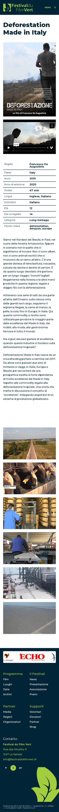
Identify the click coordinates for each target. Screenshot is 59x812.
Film (6, 679)
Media (7, 711)
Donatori (35, 716)
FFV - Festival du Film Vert (18, 7)
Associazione (38, 689)
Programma (13, 674)
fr (6, 767)
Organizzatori (12, 721)
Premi (33, 694)
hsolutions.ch (29, 808)
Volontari (35, 711)
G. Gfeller (49, 806)
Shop (33, 726)
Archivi (7, 694)
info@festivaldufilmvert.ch (20, 759)
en (20, 767)
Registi (7, 716)
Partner (9, 706)
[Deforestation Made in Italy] (29, 443)
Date (6, 689)
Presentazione (39, 684)
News (33, 679)
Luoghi (7, 684)
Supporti (37, 706)
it (13, 767)
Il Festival (37, 674)
